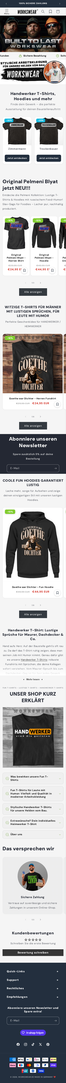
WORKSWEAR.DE (26, 1077)
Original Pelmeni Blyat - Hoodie (44, 257)
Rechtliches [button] (15, 988)
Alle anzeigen (33, 292)
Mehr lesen (33, 679)
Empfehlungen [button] (17, 997)
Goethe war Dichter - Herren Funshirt (32, 398)
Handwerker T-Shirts (34, 659)
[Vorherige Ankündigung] (6, 3)
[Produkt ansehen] (33, 72)
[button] (6, 11)
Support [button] (13, 980)
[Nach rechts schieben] (40, 283)
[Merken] (24, 270)
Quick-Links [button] (16, 971)
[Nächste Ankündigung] (59, 3)
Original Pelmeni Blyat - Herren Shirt (16, 257)
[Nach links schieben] (25, 283)
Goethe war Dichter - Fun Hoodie (32, 587)
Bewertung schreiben (33, 952)
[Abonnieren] (55, 468)
